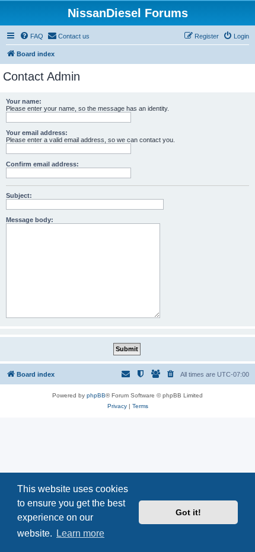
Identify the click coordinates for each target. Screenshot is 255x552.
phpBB (96, 395)
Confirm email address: (42, 164)
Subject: (19, 195)
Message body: (29, 219)
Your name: (24, 101)
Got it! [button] (188, 512)
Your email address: (37, 132)
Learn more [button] (80, 533)
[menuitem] (31, 36)
